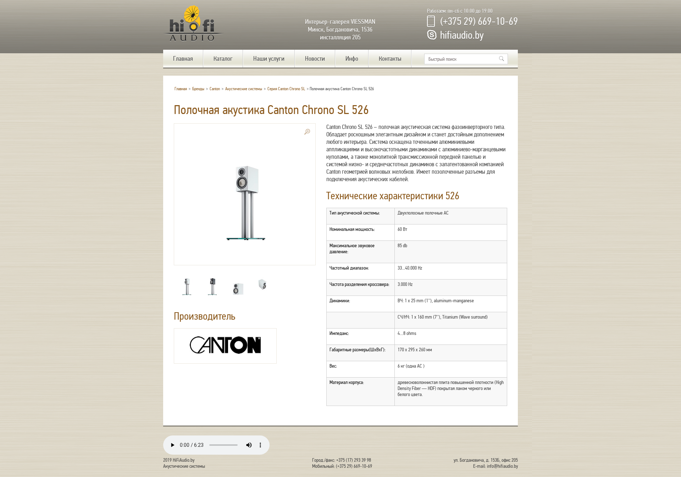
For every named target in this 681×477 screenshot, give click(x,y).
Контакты (390, 59)
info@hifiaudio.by (502, 466)
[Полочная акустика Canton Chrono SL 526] (245, 194)
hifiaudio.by (462, 35)
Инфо (351, 59)
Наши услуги (268, 59)
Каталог (223, 59)
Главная (183, 59)
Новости (315, 59)
